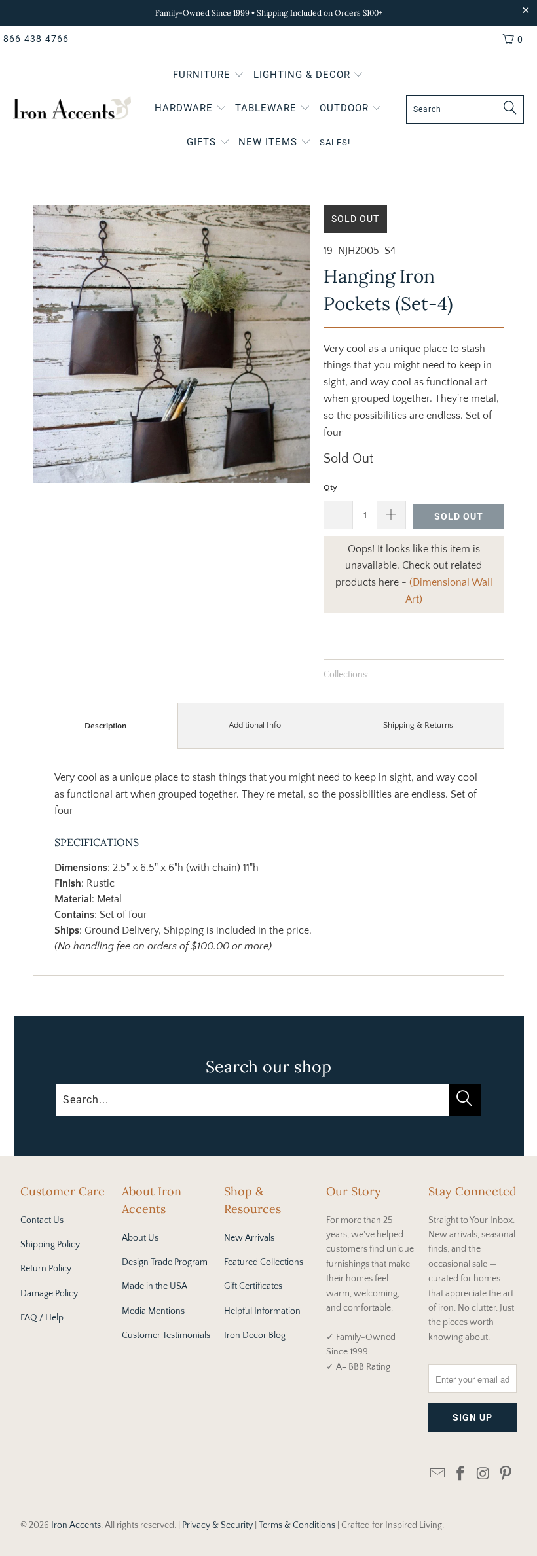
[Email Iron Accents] (438, 1474)
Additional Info (255, 725)
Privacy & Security (217, 1525)
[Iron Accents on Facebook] (460, 1474)
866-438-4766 (36, 38)
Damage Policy (49, 1293)
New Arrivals (249, 1238)
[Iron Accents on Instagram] (483, 1474)
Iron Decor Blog (255, 1335)
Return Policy (45, 1269)
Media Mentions (153, 1311)
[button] (208, 76)
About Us (140, 1238)
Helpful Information (262, 1311)
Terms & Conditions (297, 1525)
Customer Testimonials (166, 1335)
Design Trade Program (165, 1262)
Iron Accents (76, 1525)
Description (105, 725)
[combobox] (465, 109)
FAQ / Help (42, 1318)
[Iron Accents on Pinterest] (506, 1474)
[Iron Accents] (72, 110)
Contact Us (42, 1220)
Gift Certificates (253, 1286)
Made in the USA (154, 1286)
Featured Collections (263, 1262)
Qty (330, 487)
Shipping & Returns (418, 725)
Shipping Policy (50, 1244)
